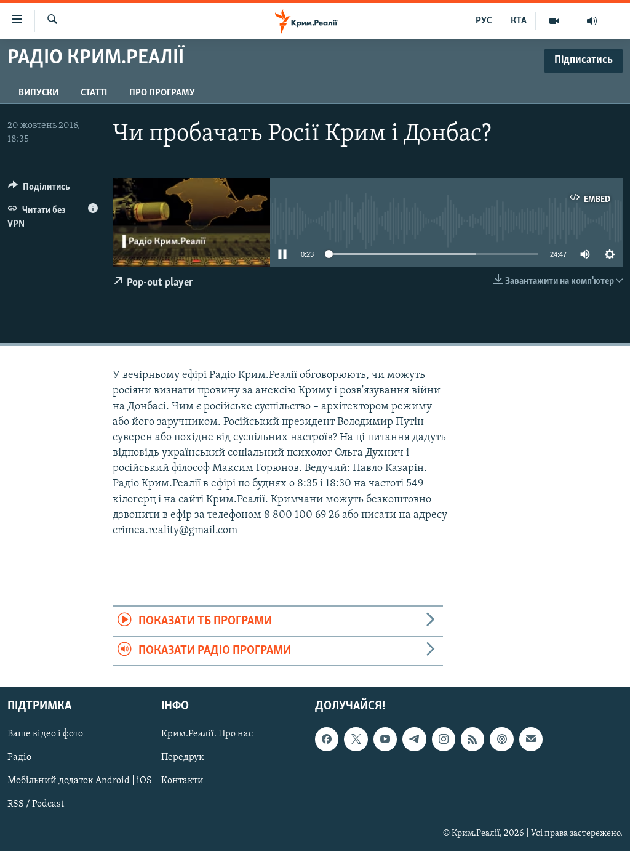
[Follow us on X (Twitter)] (355, 739)
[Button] (39, 189)
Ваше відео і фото (45, 734)
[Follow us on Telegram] (414, 739)
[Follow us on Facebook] (326, 739)
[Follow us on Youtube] (385, 739)
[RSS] (472, 739)
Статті (94, 93)
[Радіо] (591, 21)
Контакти (182, 781)
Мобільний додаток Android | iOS (79, 781)
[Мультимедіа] (554, 21)
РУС (484, 21)
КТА (519, 21)
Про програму (162, 93)
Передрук (182, 757)
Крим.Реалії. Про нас (207, 734)
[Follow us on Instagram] (443, 739)
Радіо (19, 757)
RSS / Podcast (35, 804)
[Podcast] (501, 739)
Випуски (38, 93)
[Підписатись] (531, 739)
